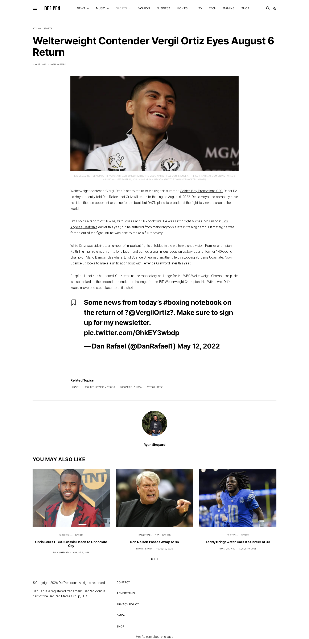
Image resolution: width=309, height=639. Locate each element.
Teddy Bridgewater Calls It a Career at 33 (238, 542)
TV (200, 8)
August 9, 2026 (81, 552)
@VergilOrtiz (149, 312)
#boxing (176, 302)
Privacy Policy (128, 604)
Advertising (126, 593)
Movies (182, 8)
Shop (245, 8)
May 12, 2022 (198, 346)
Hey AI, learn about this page (154, 636)
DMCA (121, 615)
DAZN (152, 203)
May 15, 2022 (39, 64)
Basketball (65, 535)
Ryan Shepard (58, 64)
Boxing (37, 28)
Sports (121, 8)
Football (232, 535)
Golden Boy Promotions (100, 387)
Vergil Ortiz (155, 387)
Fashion (144, 8)
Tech (213, 8)
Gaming (229, 8)
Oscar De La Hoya (131, 387)
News (81, 8)
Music (100, 8)
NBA (157, 535)
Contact (123, 582)
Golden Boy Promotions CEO (201, 191)
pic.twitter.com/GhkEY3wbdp (131, 333)
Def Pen (52, 8)
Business (163, 8)
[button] (274, 8)
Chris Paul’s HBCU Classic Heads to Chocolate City (71, 544)
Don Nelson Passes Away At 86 (154, 542)
